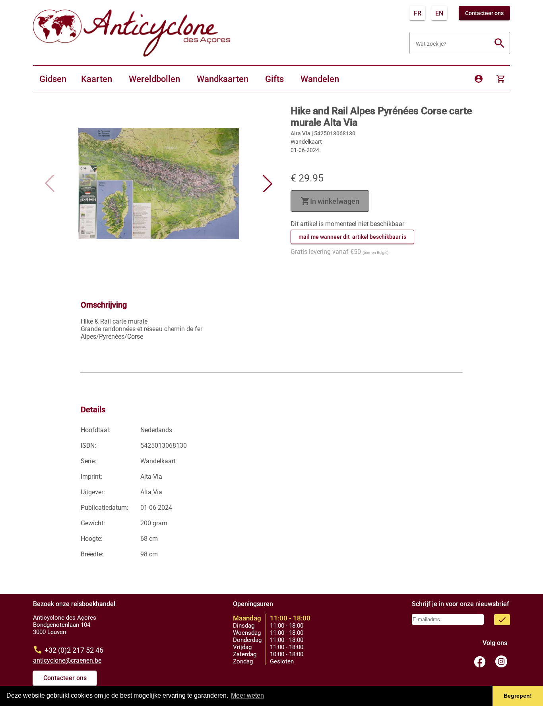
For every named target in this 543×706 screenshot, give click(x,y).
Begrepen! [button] (518, 695)
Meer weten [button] (247, 695)
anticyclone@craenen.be (67, 660)
